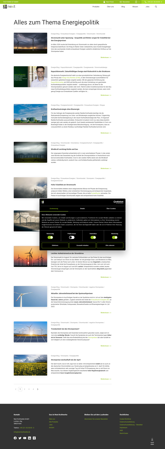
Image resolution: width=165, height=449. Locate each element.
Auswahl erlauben (82, 245)
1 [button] (20, 389)
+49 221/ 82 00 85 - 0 (154, 2)
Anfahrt (51, 427)
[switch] (71, 237)
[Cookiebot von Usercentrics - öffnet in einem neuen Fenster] (115, 202)
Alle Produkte (53, 422)
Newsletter (126, 2)
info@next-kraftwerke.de (22, 432)
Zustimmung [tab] (54, 208)
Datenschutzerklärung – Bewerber (131, 425)
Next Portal (110, 2)
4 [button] (33, 389)
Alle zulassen (110, 245)
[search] (156, 7)
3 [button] (28, 389)
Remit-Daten (124, 433)
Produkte (96, 7)
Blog (123, 7)
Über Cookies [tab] (111, 208)
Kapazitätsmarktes (57, 82)
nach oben (152, 443)
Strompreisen (92, 337)
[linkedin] (29, 438)
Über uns (110, 7)
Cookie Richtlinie (125, 419)
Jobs (147, 7)
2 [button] (24, 389)
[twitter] (20, 438)
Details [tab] (82, 208)
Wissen (135, 7)
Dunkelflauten (95, 193)
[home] (9, 7)
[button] (16, 389)
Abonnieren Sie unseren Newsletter (96, 419)
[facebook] (15, 438)
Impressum (123, 427)
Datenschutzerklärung (127, 422)
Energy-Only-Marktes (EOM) (71, 78)
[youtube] (24, 438)
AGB (121, 430)
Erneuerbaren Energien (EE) (100, 300)
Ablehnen (55, 245)
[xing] (34, 438)
